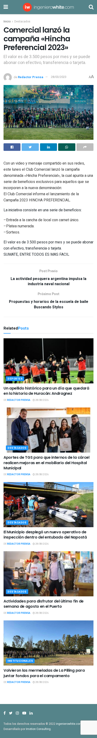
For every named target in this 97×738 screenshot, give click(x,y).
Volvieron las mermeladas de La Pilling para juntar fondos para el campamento (44, 673)
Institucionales (20, 661)
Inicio (7, 21)
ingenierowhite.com (69, 724)
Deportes (15, 379)
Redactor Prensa (30, 77)
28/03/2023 (58, 77)
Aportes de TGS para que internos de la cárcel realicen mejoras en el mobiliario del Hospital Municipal (46, 463)
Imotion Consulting (38, 729)
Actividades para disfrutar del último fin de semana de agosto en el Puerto (44, 603)
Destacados (22, 21)
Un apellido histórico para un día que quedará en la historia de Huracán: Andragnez (46, 391)
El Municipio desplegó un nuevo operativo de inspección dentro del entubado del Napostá (45, 534)
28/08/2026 (41, 400)
